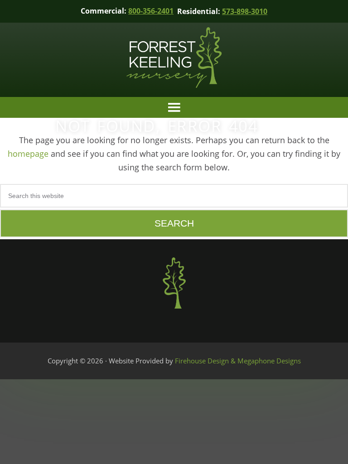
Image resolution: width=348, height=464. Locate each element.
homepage (28, 153)
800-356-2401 (151, 11)
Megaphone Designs (269, 360)
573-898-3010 (244, 11)
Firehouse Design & (206, 360)
